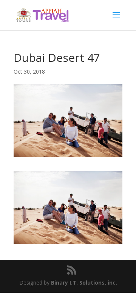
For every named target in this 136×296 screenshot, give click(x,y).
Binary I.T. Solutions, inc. (84, 282)
